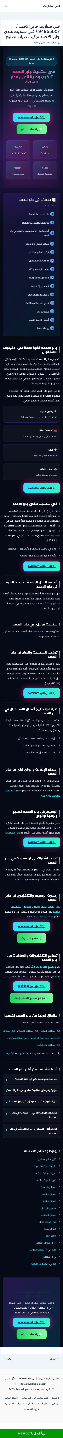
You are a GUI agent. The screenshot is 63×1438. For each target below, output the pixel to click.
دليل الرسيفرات (12, 832)
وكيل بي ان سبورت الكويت (43, 1249)
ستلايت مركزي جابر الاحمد (39, 244)
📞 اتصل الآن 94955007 (31, 117)
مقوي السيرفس (48, 1215)
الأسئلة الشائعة (11, 1398)
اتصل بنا (29, 1403)
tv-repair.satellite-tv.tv (16, 976)
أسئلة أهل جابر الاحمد (41, 320)
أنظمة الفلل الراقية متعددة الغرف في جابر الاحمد (31, 233)
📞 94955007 (26, 1378)
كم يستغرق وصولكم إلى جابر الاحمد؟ (36, 1079)
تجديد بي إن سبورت (42, 286)
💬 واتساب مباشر (31, 129)
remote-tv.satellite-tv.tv (40, 916)
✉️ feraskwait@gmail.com (32, 1383)
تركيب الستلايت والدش (40, 252)
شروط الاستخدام (31, 1409)
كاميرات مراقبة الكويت (45, 1166)
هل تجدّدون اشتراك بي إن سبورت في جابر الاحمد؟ (34, 1115)
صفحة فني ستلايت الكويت (31, 1053)
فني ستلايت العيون (39, 1038)
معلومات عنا (42, 1403)
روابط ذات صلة (44, 328)
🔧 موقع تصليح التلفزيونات (31, 997)
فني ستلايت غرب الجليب (48, 1044)
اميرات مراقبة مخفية (45, 1173)
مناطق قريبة (45, 311)
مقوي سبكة (49, 1200)
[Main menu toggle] (6, 6)
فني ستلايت (51, 6)
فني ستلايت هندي (47, 1159)
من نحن (55, 1403)
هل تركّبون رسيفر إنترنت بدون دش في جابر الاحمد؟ (33, 1131)
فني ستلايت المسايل (27, 1030)
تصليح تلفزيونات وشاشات (39, 303)
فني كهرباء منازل (47, 1221)
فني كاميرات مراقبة (46, 1180)
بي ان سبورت (49, 1256)
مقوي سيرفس (48, 1194)
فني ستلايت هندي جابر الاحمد (37, 222)
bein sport (51, 1235)
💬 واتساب (10, 1378)
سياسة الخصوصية (13, 1403)
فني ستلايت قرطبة (17, 1038)
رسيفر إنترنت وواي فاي (40, 269)
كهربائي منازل (49, 1228)
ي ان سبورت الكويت (46, 1242)
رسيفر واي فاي (48, 1208)
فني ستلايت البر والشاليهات (35, 1398)
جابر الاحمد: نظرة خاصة (41, 214)
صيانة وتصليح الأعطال (41, 260)
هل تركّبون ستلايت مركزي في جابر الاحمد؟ (33, 1101)
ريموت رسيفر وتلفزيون (40, 294)
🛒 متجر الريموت (31, 938)
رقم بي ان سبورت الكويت (43, 1263)
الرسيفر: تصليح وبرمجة (41, 277)
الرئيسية (10, 1053)
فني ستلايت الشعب (50, 1030)
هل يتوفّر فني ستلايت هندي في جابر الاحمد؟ (31, 1090)
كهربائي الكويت (48, 1187)
